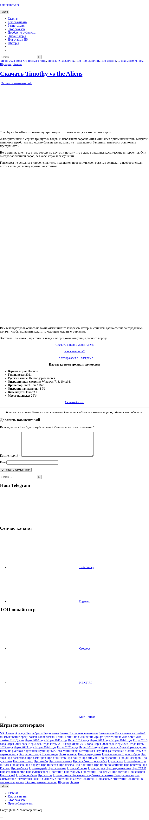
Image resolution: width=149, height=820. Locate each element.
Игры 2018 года (60, 743)
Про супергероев (37, 771)
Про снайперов (77, 768)
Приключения (111, 754)
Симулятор (7, 778)
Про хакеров (136, 771)
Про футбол (119, 771)
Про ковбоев (81, 761)
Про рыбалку (19, 768)
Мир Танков (87, 716)
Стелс (77, 778)
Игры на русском (11, 750)
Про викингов (56, 757)
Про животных (23, 761)
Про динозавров (130, 757)
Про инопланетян (87, 60)
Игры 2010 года (35, 740)
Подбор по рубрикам (22, 32)
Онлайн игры (17, 36)
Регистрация (16, 25)
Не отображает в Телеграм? (74, 358)
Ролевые (78, 775)
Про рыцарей (38, 768)
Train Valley (86, 567)
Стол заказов (16, 29)
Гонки (60, 736)
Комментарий (10, 455)
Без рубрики (34, 733)
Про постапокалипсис (108, 764)
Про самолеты (57, 768)
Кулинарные (46, 750)
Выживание (106, 733)
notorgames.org (9, 4)
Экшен (17, 64)
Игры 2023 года (24, 747)
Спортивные (63, 778)
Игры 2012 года (78, 740)
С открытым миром (131, 60)
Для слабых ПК (18, 39)
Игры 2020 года (104, 743)
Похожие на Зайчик (61, 60)
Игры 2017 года (38, 743)
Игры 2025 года (67, 747)
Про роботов (132, 764)
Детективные (112, 736)
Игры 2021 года (11, 60)
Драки (20, 740)
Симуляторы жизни (28, 778)
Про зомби (41, 761)
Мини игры (70, 750)
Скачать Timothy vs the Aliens (41, 73)
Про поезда (66, 764)
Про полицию (83, 764)
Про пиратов (49, 764)
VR (2, 733)
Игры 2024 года (45, 747)
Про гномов (90, 757)
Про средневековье (118, 768)
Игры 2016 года (17, 743)
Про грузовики (108, 757)
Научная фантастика (109, 750)
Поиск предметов (89, 754)
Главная (13, 18)
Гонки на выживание (79, 736)
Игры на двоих (136, 747)
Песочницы (50, 754)
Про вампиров (36, 757)
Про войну (74, 757)
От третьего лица (34, 60)
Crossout (84, 648)
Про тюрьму (72, 771)
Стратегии (88, 778)
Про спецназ (96, 768)
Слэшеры (48, 778)
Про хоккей (7, 775)
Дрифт (98, 736)
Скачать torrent (74, 402)
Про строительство (12, 771)
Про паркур (32, 764)
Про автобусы (130, 754)
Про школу (45, 775)
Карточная (30, 750)
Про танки (56, 771)
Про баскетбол (16, 757)
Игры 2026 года (89, 747)
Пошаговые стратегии (111, 778)
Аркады (20, 733)
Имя (3, 462)
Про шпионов (62, 775)
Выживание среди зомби (20, 736)
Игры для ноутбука (113, 747)
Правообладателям (20, 803)
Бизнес (64, 733)
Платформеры (68, 754)
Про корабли (98, 761)
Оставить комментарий (16, 83)
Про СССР (139, 768)
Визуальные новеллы (83, 733)
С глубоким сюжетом (98, 775)
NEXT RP (85, 682)
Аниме (9, 733)
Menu (5, 11)
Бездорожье (51, 733)
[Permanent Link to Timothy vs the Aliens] (44, 125)
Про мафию (108, 60)
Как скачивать (17, 22)
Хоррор (52, 782)
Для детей (128, 736)
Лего (58, 750)
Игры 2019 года (82, 743)
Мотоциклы (87, 750)
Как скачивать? (74, 351)
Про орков (17, 764)
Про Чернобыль (26, 775)
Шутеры (13, 43)
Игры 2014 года (121, 740)
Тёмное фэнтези (36, 782)
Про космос (115, 761)
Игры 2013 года (100, 740)
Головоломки (46, 736)
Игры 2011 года (56, 740)
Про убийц (88, 771)
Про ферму (103, 771)
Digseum (84, 601)
